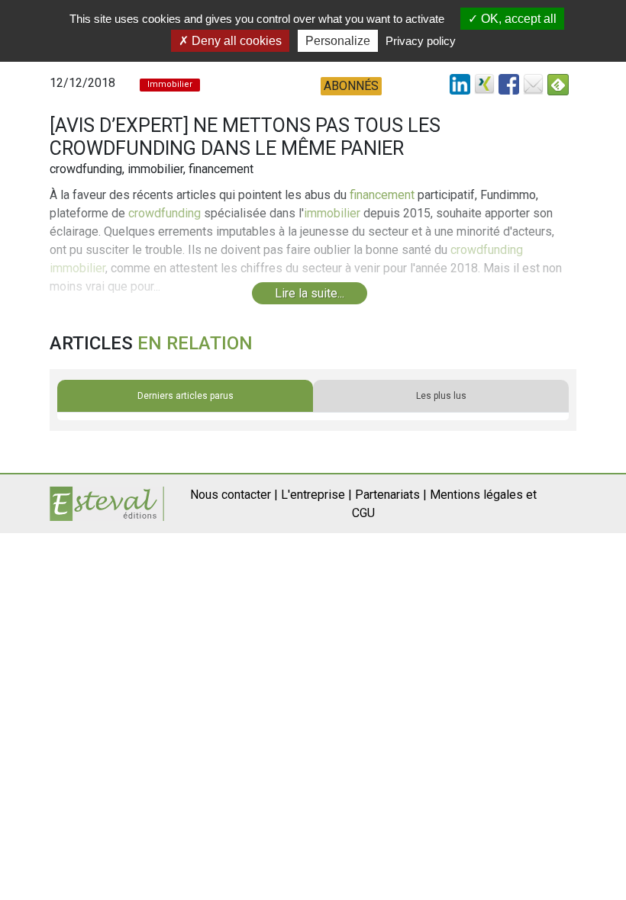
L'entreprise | (316, 494)
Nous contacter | (234, 494)
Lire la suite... (309, 293)
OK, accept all (517, 18)
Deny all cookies (235, 40)
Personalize (337, 40)
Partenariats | (391, 494)
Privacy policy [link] (421, 40)
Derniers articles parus (185, 396)
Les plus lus (441, 396)
